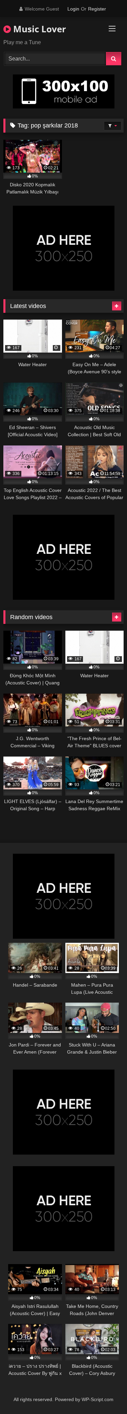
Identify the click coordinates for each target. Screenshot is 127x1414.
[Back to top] (106, 1393)
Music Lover (38, 29)
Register (97, 9)
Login (73, 9)
